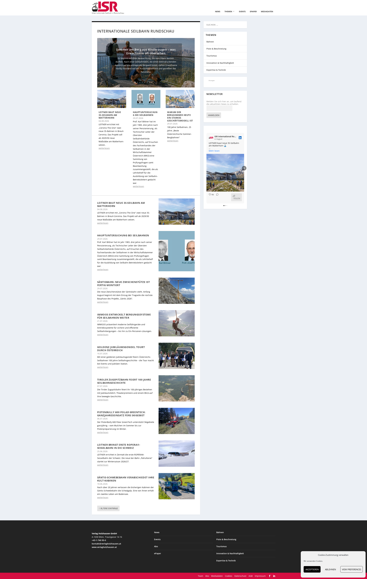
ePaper (253, 11)
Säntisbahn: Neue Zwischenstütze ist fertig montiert (123, 283)
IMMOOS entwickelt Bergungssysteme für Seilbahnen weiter (124, 316)
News (217, 11)
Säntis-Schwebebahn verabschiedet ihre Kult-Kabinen (125, 479)
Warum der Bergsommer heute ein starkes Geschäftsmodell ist (180, 116)
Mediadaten (267, 11)
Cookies (228, 576)
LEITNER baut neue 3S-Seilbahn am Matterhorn (110, 115)
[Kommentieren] (216, 197)
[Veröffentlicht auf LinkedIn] (240, 137)
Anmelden (213, 115)
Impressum (260, 576)
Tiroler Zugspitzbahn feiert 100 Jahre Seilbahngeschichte (124, 381)
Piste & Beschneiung (216, 48)
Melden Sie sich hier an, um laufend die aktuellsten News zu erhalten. (223, 102)
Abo (156, 546)
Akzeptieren (312, 569)
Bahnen (210, 41)
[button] (206, 168)
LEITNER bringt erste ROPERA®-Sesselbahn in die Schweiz (118, 446)
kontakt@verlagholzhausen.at (106, 543)
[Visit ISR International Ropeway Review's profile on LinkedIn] (211, 137)
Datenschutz (240, 576)
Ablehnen (330, 569)
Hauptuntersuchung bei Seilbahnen (145, 113)
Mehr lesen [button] (214, 151)
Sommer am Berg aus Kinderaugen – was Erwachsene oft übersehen (146, 51)
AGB (251, 576)
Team (200, 576)
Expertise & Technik (216, 70)
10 (156, 82)
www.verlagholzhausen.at (104, 547)
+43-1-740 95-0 (99, 540)
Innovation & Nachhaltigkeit (220, 63)
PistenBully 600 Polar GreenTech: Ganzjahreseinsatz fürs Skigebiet (121, 414)
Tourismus (211, 55)
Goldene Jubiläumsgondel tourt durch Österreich (121, 348)
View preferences (351, 569)
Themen (228, 11)
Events (242, 11)
